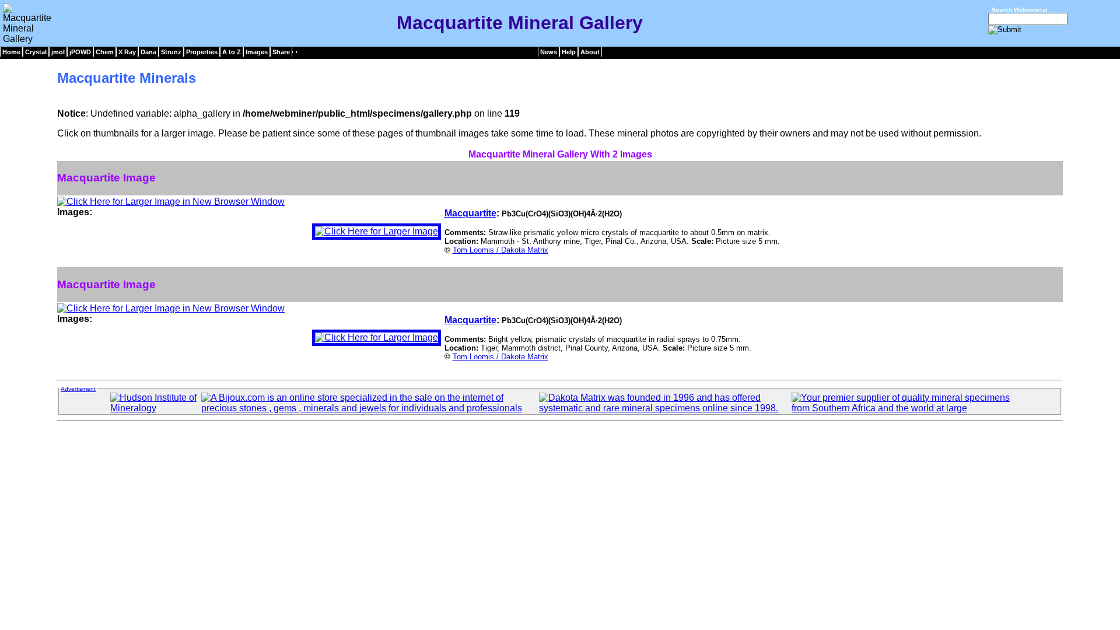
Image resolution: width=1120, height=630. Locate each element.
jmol (58, 51)
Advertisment (78, 389)
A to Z (231, 51)
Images (257, 51)
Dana (148, 51)
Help (569, 51)
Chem (105, 51)
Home (11, 51)
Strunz (171, 51)
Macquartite (470, 213)
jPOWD (80, 51)
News (548, 51)
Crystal (36, 51)
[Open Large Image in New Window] (171, 201)
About (590, 51)
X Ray (127, 51)
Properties (202, 51)
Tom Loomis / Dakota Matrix (500, 250)
